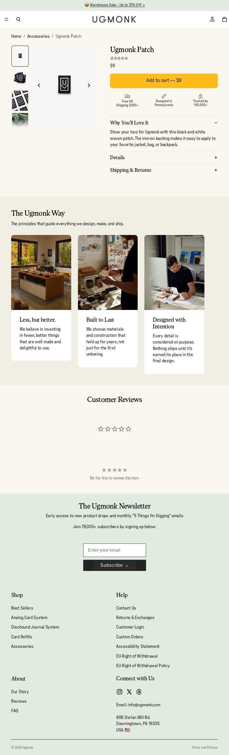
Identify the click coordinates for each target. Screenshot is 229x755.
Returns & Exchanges (135, 617)
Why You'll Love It (129, 123)
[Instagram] (119, 691)
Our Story (19, 692)
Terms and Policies (205, 747)
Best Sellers (22, 608)
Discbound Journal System (35, 627)
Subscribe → (114, 565)
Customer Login (130, 627)
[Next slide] (90, 86)
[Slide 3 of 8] (20, 101)
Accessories (38, 36)
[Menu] (6, 19)
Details (117, 157)
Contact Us (126, 608)
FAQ (14, 711)
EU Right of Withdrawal (137, 656)
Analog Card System (29, 617)
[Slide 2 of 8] (20, 78)
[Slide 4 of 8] (20, 123)
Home (16, 36)
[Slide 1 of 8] (20, 56)
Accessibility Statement (137, 646)
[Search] (18, 19)
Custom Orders (129, 637)
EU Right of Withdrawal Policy (143, 666)
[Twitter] (129, 691)
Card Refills (21, 637)
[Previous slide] (37, 86)
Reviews (19, 701)
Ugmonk (28, 747)
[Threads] (139, 691)
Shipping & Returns (130, 170)
